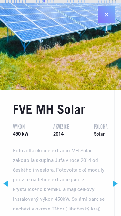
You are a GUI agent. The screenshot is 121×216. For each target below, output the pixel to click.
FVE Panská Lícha (115, 183)
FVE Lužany (5, 183)
